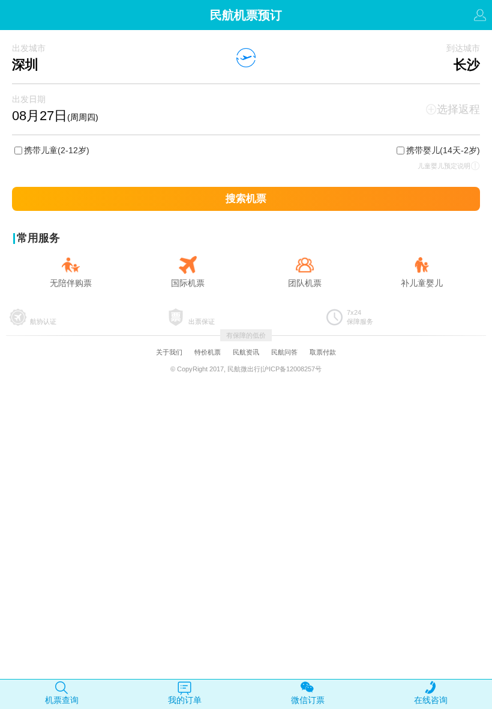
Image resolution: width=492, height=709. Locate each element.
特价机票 (207, 352)
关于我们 (169, 352)
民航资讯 (246, 352)
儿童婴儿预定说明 (444, 165)
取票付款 (323, 352)
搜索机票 (246, 198)
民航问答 (284, 352)
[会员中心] (480, 18)
